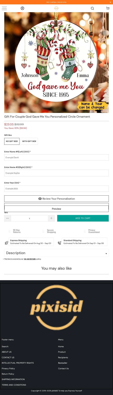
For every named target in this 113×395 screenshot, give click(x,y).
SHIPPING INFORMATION (13, 379)
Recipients (63, 357)
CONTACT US (8, 357)
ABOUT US (6, 352)
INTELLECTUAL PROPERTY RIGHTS (18, 363)
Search (5, 346)
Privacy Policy (8, 368)
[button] (56, 152)
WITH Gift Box (29, 141)
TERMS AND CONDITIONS (14, 385)
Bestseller (62, 363)
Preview (56, 208)
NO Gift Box (12, 141)
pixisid (55, 390)
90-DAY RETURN (30, 259)
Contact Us (63, 368)
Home (61, 346)
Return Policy (8, 374)
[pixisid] (56, 8)
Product (62, 352)
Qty (6, 212)
